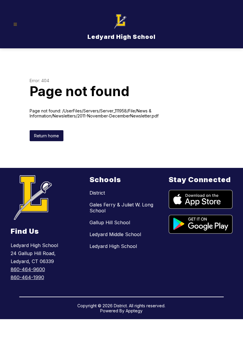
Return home (46, 135)
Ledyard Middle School (115, 234)
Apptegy (134, 310)
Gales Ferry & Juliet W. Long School (121, 208)
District (97, 193)
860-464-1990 (27, 277)
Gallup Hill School (109, 222)
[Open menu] (15, 24)
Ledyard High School (113, 246)
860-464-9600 (28, 269)
